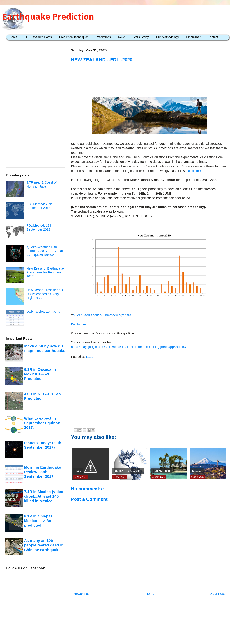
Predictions (103, 37)
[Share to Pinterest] (93, 430)
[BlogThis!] (80, 430)
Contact (213, 37)
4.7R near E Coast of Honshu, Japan (41, 184)
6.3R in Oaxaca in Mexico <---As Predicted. (40, 374)
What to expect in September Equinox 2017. (42, 423)
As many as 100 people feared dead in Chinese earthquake (44, 545)
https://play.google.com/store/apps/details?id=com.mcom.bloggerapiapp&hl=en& (128, 347)
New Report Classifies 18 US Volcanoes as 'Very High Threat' (44, 294)
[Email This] (76, 430)
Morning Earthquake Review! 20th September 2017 (42, 471)
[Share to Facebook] (89, 430)
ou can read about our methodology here (102, 315)
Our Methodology (167, 37)
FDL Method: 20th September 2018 (39, 206)
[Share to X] (84, 430)
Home (13, 37)
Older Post (217, 594)
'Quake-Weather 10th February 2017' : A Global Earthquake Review (44, 251)
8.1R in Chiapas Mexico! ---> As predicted (38, 520)
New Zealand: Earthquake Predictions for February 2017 (45, 272)
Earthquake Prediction (48, 17)
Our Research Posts (38, 37)
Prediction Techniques (74, 37)
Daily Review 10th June (43, 311)
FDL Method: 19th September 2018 (39, 227)
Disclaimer (193, 37)
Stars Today (141, 37)
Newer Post (82, 594)
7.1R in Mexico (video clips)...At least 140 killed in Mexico (43, 496)
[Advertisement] (149, 85)
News (122, 37)
